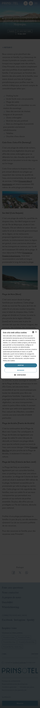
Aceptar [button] (21, 365)
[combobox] (33, 332)
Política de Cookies (9, 361)
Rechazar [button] (20, 370)
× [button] (36, 332)
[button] (20, 375)
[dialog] (20, 353)
